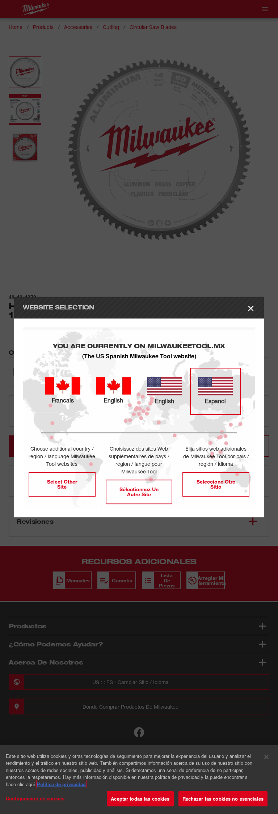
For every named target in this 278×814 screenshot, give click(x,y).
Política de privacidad (61, 784)
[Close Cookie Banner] (266, 757)
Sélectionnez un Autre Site (139, 491)
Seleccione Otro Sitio (216, 484)
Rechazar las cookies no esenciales (223, 798)
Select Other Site (62, 484)
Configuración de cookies (35, 798)
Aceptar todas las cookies (140, 798)
